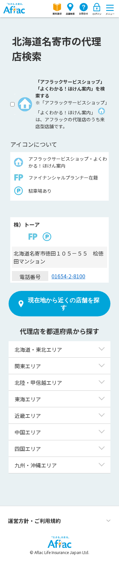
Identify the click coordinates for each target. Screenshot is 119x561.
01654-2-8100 (68, 276)
